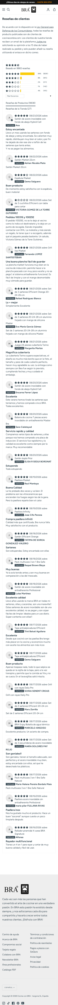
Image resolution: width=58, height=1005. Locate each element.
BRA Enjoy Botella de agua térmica (32, 724)
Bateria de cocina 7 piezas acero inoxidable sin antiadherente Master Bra (28, 420)
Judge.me (41, 41)
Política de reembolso (41, 943)
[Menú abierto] (3, 9)
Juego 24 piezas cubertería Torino (32, 345)
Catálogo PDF (9, 969)
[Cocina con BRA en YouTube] (22, 1003)
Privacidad (35, 961)
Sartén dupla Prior (23, 458)
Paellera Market (22, 480)
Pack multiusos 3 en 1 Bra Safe (30, 562)
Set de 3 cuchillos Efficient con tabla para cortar (33, 203)
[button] (12, 73)
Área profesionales (11, 964)
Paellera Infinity (22, 511)
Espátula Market (23, 178)
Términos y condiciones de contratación (42, 936)
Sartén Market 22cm (25, 159)
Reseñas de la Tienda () (19, 108)
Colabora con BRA (11, 954)
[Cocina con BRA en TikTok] (8, 1003)
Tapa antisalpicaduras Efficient (30, 628)
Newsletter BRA (10, 959)
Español (9, 987)
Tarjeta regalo (9, 949)
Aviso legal (35, 956)
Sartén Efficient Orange (26, 536)
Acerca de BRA (9, 939)
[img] (18, 65)
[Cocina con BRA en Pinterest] (18, 1003)
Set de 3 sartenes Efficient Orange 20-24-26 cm (33, 291)
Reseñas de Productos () (20, 103)
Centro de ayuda (10, 934)
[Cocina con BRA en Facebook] (13, 1003)
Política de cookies (39, 967)
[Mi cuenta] (48, 9)
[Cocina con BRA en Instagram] (3, 1003)
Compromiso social (12, 944)
